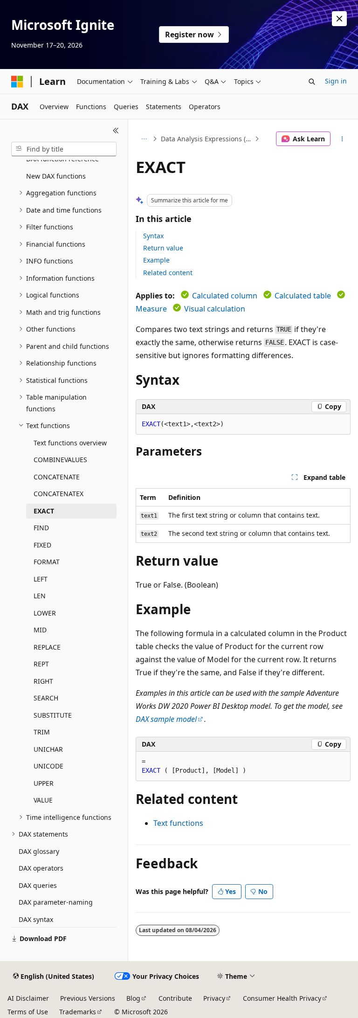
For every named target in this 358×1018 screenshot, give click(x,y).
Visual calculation (214, 309)
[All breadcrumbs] (144, 139)
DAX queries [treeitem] (38, 885)
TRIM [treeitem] (42, 731)
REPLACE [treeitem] (47, 647)
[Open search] (312, 81)
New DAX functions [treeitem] (56, 176)
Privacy (214, 998)
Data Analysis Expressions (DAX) (207, 138)
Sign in (336, 80)
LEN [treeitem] (40, 595)
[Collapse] (116, 130)
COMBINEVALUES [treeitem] (60, 459)
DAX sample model (166, 719)
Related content (168, 272)
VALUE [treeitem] (43, 800)
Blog (133, 998)
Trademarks (77, 1011)
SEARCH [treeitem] (46, 697)
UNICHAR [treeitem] (48, 749)
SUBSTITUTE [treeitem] (53, 715)
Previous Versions (87, 998)
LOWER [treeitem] (45, 613)
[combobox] (64, 149)
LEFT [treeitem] (41, 579)
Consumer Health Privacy (282, 998)
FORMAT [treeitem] (47, 561)
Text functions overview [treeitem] (70, 442)
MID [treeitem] (40, 629)
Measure (151, 309)
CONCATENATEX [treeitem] (58, 493)
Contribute (175, 998)
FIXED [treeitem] (42, 544)
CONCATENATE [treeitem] (57, 476)
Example (156, 260)
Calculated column (224, 296)
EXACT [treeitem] (44, 510)
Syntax (153, 235)
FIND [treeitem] (41, 527)
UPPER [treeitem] (44, 783)
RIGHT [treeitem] (43, 681)
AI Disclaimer (28, 998)
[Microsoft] (17, 82)
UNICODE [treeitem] (48, 766)
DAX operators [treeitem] (41, 868)
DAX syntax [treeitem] (36, 919)
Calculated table (303, 296)
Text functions (178, 823)
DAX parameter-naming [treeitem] (56, 902)
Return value (163, 247)
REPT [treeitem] (41, 663)
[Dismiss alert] (339, 18)
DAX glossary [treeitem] (39, 851)
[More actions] (342, 139)
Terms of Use (27, 1011)
